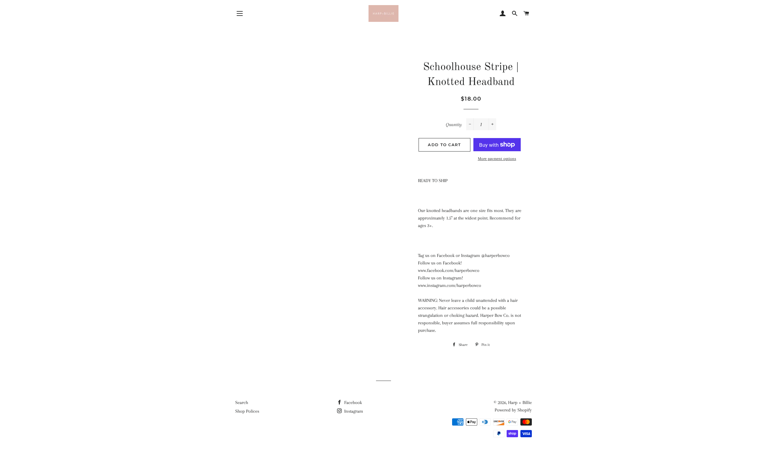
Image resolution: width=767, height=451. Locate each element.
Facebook (352, 402)
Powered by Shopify (513, 410)
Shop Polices (247, 411)
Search (241, 402)
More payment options (497, 158)
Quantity (454, 124)
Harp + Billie (520, 402)
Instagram (353, 411)
